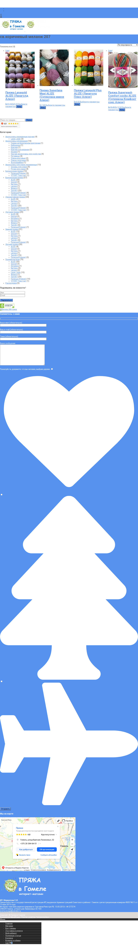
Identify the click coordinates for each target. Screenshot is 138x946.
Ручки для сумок (18, 169)
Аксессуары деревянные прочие (19, 137)
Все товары (10, 928)
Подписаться (6, 300)
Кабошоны (15, 145)
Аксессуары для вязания (16, 141)
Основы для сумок (19, 167)
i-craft (31, 917)
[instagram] (6, 11)
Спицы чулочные (18, 160)
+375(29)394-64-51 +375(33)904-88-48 (20, 15)
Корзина (9, 938)
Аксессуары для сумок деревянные (21, 165)
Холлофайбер (17, 162)
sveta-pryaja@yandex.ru (13, 17)
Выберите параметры (55, 105)
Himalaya (15, 218)
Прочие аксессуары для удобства (26, 154)
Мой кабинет (11, 933)
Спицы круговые (18, 158)
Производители (12, 259)
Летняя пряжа (11, 244)
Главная (9, 923)
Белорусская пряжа (14, 171)
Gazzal (14, 182)
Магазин (9, 926)
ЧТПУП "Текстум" (18, 175)
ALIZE (13, 180)
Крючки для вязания (20, 150)
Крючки (14, 147)
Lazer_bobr (16, 139)
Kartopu (14, 184)
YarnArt (14, 190)
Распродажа (11, 283)
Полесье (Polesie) (18, 279)
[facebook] (6, 9)
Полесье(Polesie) (18, 173)
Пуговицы (15, 156)
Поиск (28, 120)
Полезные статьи (13, 936)
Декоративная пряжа (15, 197)
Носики (14, 152)
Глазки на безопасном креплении (25, 143)
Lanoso (14, 186)
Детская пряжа (12, 212)
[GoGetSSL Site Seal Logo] (7, 307)
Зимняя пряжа (11, 229)
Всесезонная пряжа (14, 178)
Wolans (14, 188)
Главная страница (8, 42)
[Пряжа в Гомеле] (25, 31)
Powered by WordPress (10, 917)
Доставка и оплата (14, 931)
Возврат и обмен (12, 940)
